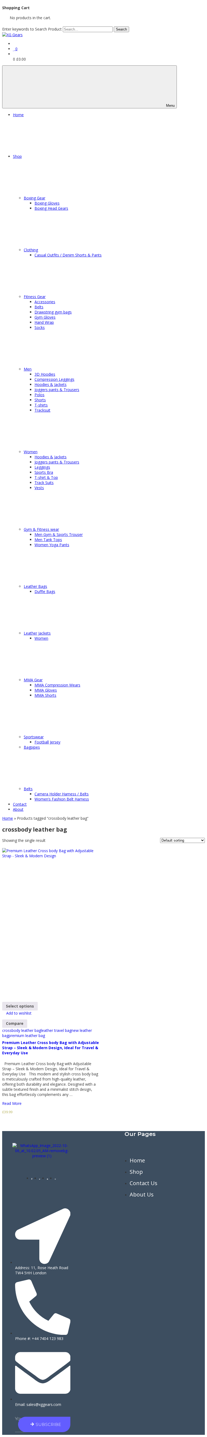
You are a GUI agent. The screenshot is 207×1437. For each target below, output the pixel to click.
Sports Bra (43, 472)
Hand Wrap (44, 322)
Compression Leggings (54, 379)
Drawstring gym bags (53, 312)
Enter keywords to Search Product (32, 29)
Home (18, 114)
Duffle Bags (44, 591)
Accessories (44, 301)
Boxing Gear (34, 198)
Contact (20, 804)
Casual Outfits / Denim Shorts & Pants (68, 255)
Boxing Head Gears (51, 208)
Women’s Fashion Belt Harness (61, 799)
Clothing (31, 249)
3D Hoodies (44, 374)
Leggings (42, 467)
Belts (38, 306)
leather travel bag (56, 1030)
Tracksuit (42, 410)
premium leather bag (27, 1035)
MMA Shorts (45, 695)
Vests (39, 487)
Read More (12, 1103)
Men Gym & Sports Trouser (58, 534)
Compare (14, 1023)
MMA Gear (33, 679)
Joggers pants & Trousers (56, 389)
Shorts (40, 399)
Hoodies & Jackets (50, 384)
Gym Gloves (45, 317)
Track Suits (44, 482)
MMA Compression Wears (57, 685)
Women (30, 451)
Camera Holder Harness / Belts (61, 793)
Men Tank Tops (48, 539)
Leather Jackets (37, 633)
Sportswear (34, 736)
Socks (39, 327)
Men (28, 369)
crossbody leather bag (21, 1030)
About (18, 809)
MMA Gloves (45, 690)
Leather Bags (35, 586)
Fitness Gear (35, 296)
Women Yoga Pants (51, 544)
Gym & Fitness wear (41, 529)
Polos (39, 394)
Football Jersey (47, 742)
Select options (20, 1006)
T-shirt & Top (46, 477)
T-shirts (41, 405)
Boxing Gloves (47, 203)
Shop (17, 156)
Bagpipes (32, 747)
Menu (170, 106)
